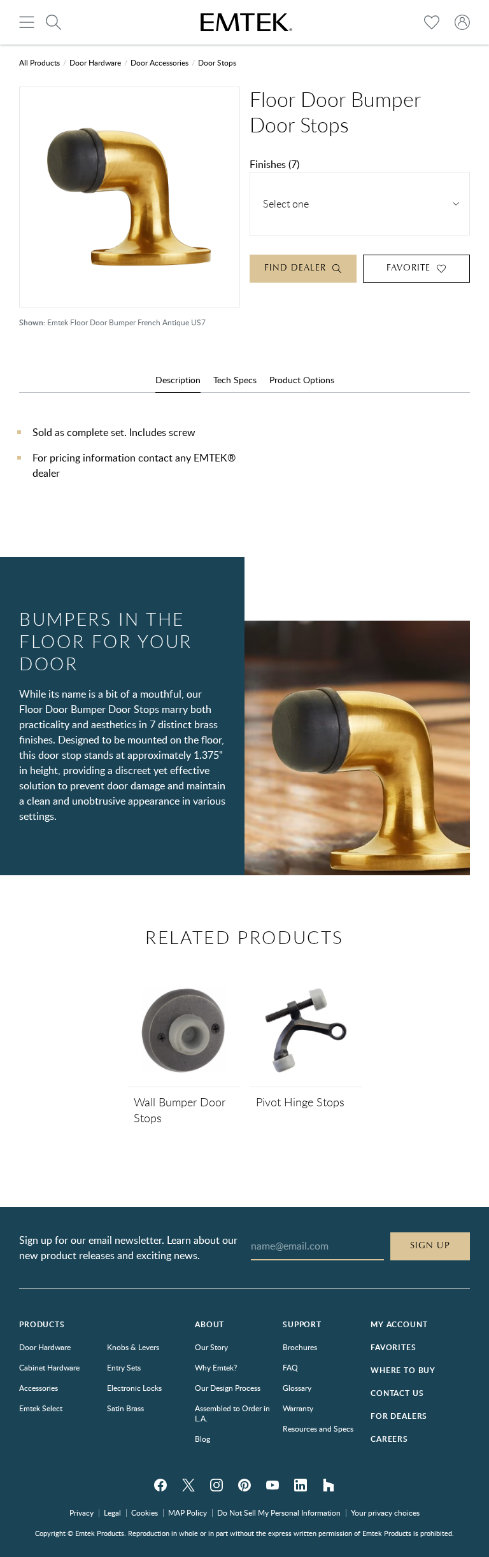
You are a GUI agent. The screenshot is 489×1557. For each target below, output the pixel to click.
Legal (112, 1512)
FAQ (290, 1367)
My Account (399, 1324)
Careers (389, 1439)
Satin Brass (125, 1408)
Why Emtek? (216, 1367)
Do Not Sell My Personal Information (279, 1512)
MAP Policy (187, 1512)
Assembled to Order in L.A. (232, 1413)
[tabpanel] (244, 465)
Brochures (300, 1347)
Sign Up (430, 1245)
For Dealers (399, 1416)
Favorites (393, 1347)
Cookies (144, 1512)
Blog (202, 1439)
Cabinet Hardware (49, 1367)
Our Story (211, 1347)
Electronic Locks (134, 1388)
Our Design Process (227, 1388)
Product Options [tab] (301, 380)
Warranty (298, 1408)
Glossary (297, 1388)
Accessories (38, 1388)
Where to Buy (403, 1370)
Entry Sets (124, 1367)
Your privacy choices (385, 1512)
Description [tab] (178, 380)
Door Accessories (159, 62)
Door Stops (217, 62)
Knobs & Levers (133, 1347)
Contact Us (397, 1393)
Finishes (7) (274, 164)
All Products (39, 62)
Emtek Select (40, 1408)
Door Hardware (95, 62)
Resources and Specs (318, 1428)
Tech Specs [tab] (235, 380)
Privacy (81, 1512)
